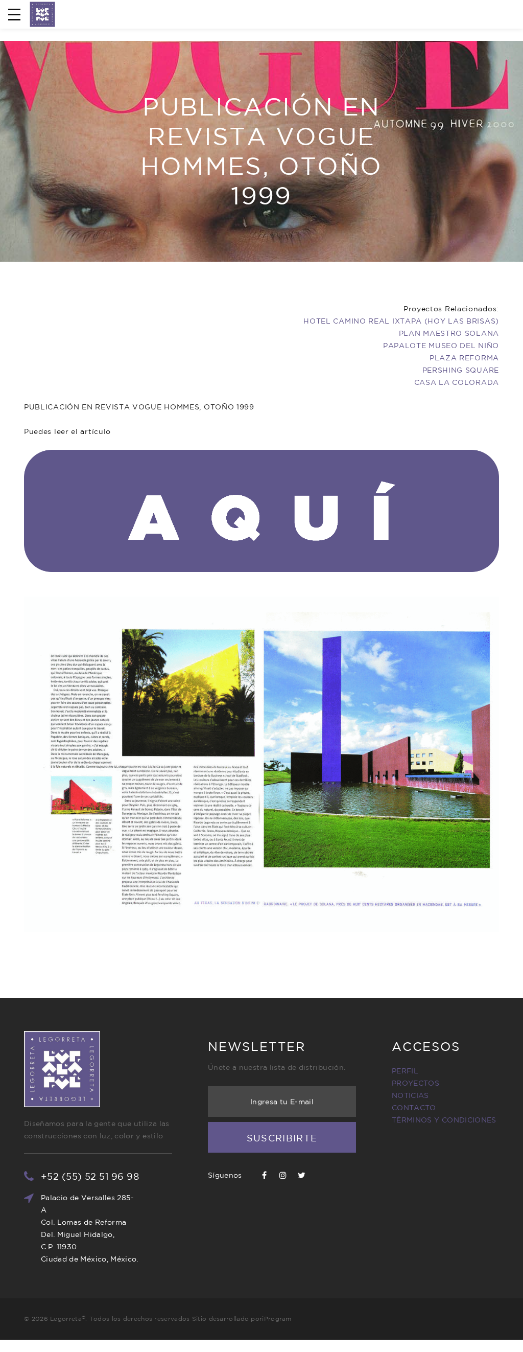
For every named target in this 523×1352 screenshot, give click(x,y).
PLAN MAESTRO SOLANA (449, 333)
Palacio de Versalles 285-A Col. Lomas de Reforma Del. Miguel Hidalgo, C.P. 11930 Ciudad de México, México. (89, 1228)
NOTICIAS (410, 1095)
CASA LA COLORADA (456, 382)
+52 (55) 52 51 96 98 (90, 1176)
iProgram (276, 1318)
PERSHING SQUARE (461, 370)
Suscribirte (282, 1138)
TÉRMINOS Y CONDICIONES (444, 1120)
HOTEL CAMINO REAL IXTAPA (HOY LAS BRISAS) (401, 321)
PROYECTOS (415, 1083)
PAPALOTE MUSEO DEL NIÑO (441, 345)
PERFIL (405, 1071)
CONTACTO (414, 1108)
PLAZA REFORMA (464, 358)
